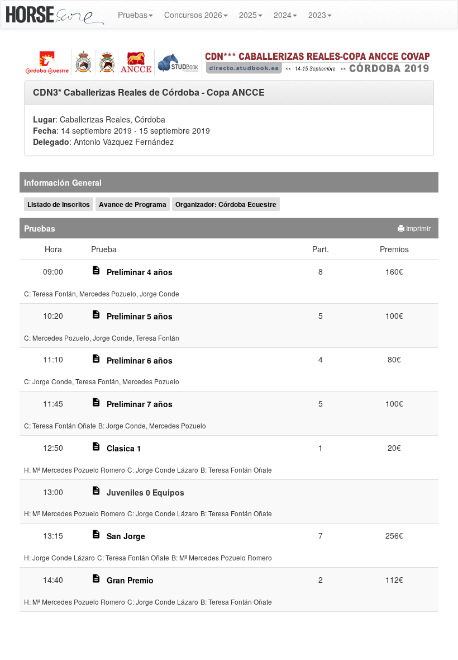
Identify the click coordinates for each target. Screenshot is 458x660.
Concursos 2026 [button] (193, 14)
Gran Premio (130, 580)
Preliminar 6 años (140, 360)
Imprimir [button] (417, 228)
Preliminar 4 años (140, 271)
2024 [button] (283, 14)
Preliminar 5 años (140, 316)
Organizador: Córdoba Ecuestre (225, 204)
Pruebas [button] (132, 14)
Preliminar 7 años (140, 403)
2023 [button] (317, 14)
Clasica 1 (124, 448)
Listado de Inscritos (58, 204)
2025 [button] (248, 14)
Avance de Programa (132, 204)
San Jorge (126, 535)
